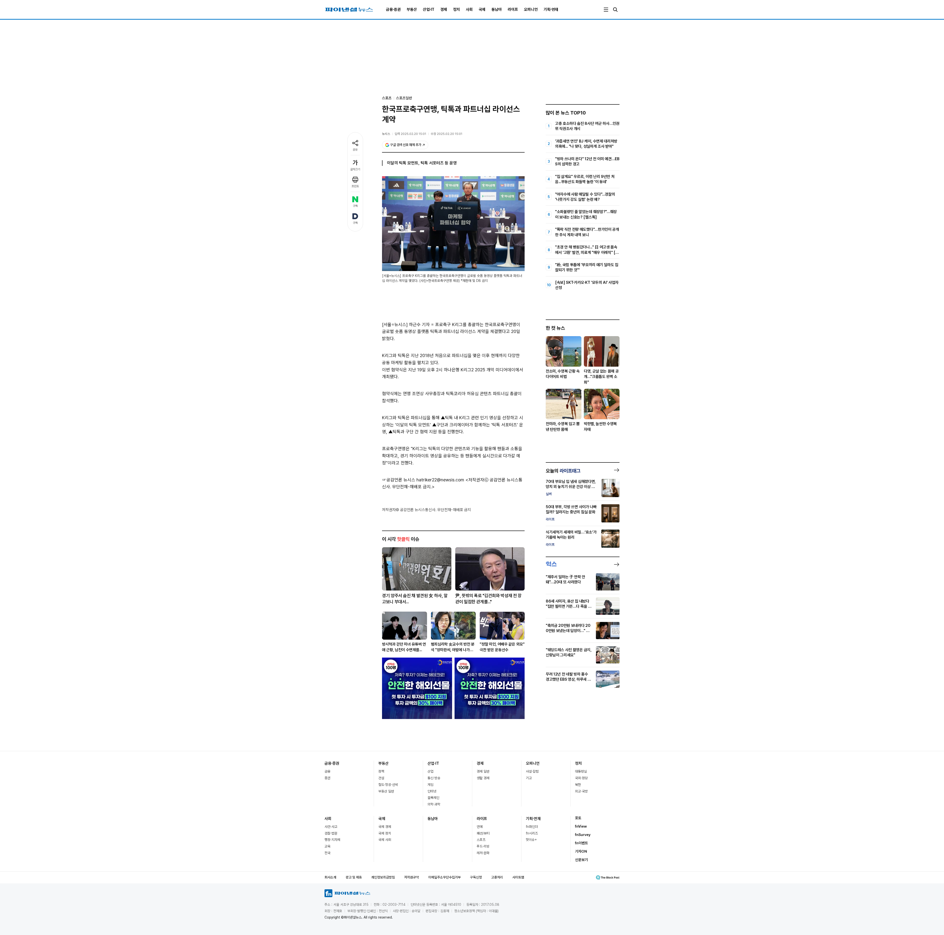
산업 (430, 771)
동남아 (496, 9)
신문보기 (581, 860)
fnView (581, 826)
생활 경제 (483, 778)
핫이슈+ (531, 840)
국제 (482, 9)
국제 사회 (384, 840)
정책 (381, 771)
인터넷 (432, 791)
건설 (381, 778)
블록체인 (433, 798)
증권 (327, 778)
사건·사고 (330, 827)
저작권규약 (411, 877)
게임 (430, 785)
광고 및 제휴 (354, 877)
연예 (480, 827)
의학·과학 (434, 804)
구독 (355, 206)
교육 (327, 846)
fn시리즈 (532, 833)
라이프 (513, 9)
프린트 (355, 186)
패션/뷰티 (483, 833)
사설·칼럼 (532, 771)
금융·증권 (393, 9)
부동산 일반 (386, 791)
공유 (355, 149)
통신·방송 (434, 778)
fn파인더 (532, 827)
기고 (529, 778)
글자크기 (355, 169)
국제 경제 (384, 827)
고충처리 (497, 877)
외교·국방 (581, 791)
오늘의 (563, 471)
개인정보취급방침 (383, 877)
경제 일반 (483, 771)
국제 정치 (384, 833)
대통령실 (581, 771)
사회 (469, 9)
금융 (327, 771)
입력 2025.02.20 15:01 (410, 134)
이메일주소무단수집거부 (444, 877)
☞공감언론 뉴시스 (398, 479)
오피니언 (531, 9)
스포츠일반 (404, 98)
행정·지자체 (332, 840)
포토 (578, 818)
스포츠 (481, 840)
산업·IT (428, 9)
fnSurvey (582, 835)
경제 (443, 9)
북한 (578, 785)
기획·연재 (551, 9)
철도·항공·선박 (388, 785)
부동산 (412, 9)
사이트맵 (518, 877)
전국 (327, 853)
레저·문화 (483, 853)
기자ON (581, 851)
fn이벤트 (581, 843)
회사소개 (330, 877)
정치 (456, 9)
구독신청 (476, 877)
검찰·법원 (330, 833)
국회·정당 (581, 778)
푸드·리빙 (483, 846)
